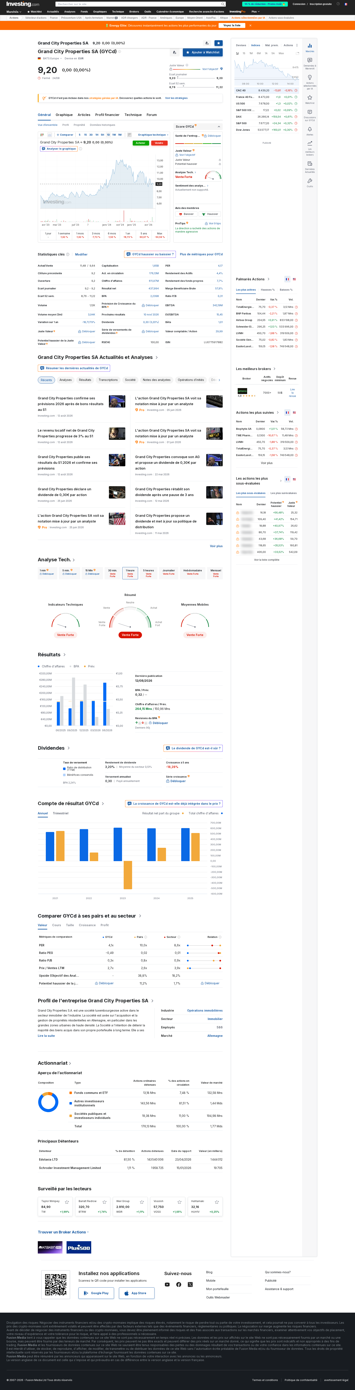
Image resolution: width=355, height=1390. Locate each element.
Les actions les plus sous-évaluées (252, 480)
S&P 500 (241, 123)
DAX (239, 116)
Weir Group (123, 1201)
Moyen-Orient (195, 17)
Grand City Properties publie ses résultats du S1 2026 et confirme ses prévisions (67, 462)
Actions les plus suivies (255, 412)
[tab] (46, 573)
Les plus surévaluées (284, 493)
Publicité (271, 1280)
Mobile (211, 1280)
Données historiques (102, 124)
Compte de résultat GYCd (68, 803)
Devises (241, 45)
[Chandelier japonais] (42, 135)
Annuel (43, 813)
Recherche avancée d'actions (206, 11)
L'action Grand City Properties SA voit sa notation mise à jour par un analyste (168, 401)
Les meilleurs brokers (253, 369)
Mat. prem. (272, 45)
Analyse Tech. (54, 560)
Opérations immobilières (205, 1010)
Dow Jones (243, 129)
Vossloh (158, 1201)
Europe (180, 17)
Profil (65, 124)
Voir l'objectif (210, 69)
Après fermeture (94, 17)
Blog (209, 1272)
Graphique (64, 115)
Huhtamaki (197, 1201)
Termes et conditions (265, 1380)
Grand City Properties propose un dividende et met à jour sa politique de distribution (166, 521)
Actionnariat (53, 1063)
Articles (84, 115)
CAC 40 (241, 90)
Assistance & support (279, 1289)
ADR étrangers (129, 17)
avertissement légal (336, 1380)
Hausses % (268, 289)
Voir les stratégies (176, 98)
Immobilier (215, 1019)
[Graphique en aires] (49, 135)
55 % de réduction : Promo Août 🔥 (265, 4)
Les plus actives (246, 289)
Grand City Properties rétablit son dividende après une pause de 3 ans (164, 492)
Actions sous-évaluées (281, 17)
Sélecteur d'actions (35, 17)
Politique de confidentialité (301, 1380)
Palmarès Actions (250, 279)
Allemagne (215, 1035)
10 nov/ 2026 (151, 314)
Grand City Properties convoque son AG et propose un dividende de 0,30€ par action (167, 462)
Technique (133, 115)
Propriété (79, 124)
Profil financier (107, 115)
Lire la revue (292, 393)
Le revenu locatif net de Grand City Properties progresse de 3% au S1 (66, 433)
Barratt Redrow (88, 1201)
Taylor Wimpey (50, 1201)
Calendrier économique (170, 11)
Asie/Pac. (211, 17)
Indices (255, 45)
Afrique (224, 17)
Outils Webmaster (218, 1297)
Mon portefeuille (217, 1289)
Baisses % (286, 289)
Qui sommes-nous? (278, 1272)
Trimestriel (60, 813)
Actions (13, 17)
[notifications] (338, 4)
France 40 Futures (247, 97)
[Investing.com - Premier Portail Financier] (23, 4)
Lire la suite (46, 1035)
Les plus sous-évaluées (250, 493)
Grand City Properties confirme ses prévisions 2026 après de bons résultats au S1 (71, 404)
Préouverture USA (71, 17)
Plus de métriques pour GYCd (201, 254)
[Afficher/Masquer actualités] (129, 135)
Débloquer (106, 983)
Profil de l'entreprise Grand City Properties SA (93, 1001)
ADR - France (149, 17)
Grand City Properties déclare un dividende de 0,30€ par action (64, 492)
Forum (152, 115)
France (54, 17)
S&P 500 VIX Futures (248, 110)
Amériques (166, 17)
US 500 (240, 103)
